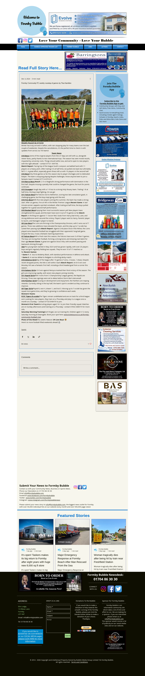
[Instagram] (25, 40)
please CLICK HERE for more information (30, 639)
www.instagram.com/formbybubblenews (44, 500)
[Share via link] (39, 337)
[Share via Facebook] (22, 337)
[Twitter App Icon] (30, 40)
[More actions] (90, 78)
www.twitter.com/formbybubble (38, 498)
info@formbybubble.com (34, 493)
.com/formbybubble (47, 495)
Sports (23, 329)
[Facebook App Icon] (20, 40)
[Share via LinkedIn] (34, 337)
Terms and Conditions (79, 662)
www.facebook (33, 495)
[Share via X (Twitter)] (28, 337)
